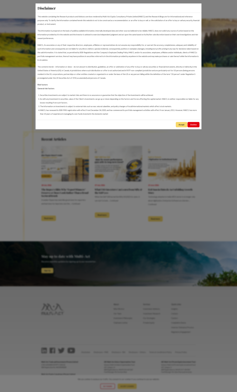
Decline (193, 125)
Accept (181, 125)
